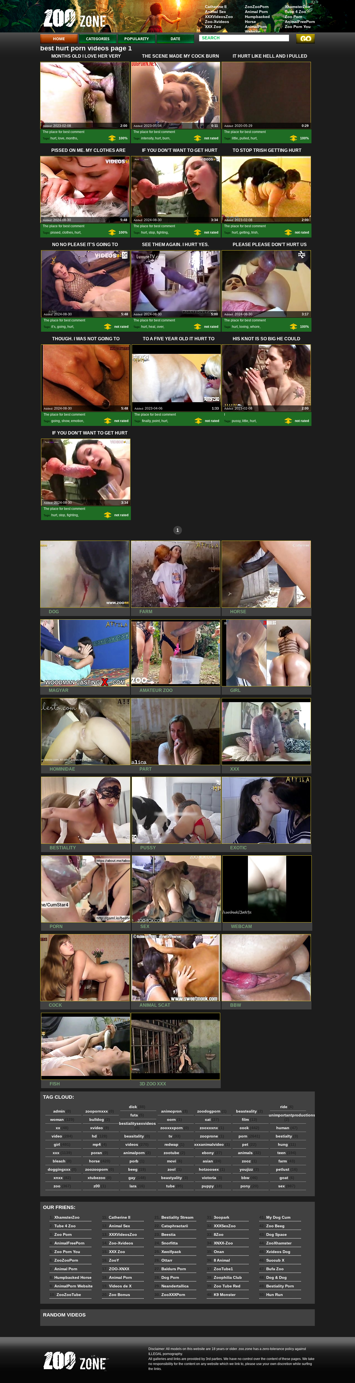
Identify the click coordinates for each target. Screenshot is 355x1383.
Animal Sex (215, 11)
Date (175, 38)
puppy (212, 1186)
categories (98, 38)
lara (137, 1186)
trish (254, 232)
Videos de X (116, 1286)
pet (249, 1144)
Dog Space (273, 1234)
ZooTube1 (220, 1269)
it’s (53, 327)
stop (152, 232)
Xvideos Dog (274, 1251)
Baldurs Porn (170, 1269)
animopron (174, 1111)
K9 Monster (221, 1294)
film (249, 1119)
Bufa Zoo (271, 1269)
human (287, 1128)
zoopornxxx (99, 1111)
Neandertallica (171, 1286)
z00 (99, 1186)
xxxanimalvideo (212, 1144)
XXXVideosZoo (219, 16)
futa (137, 1115)
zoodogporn (212, 1111)
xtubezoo (99, 1177)
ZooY (110, 1260)
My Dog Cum (274, 1217)
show (65, 421)
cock (249, 1128)
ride (286, 1107)
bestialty (287, 1136)
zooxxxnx (212, 1128)
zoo (62, 1186)
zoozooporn (99, 1169)
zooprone (212, 1136)
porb (137, 1161)
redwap (174, 1144)
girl (62, 1144)
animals (249, 1153)
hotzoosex (212, 1169)
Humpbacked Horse (257, 19)
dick (137, 1107)
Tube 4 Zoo (295, 11)
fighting (162, 232)
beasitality (137, 1136)
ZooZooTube (65, 1294)
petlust (287, 1169)
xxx (62, 1153)
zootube (174, 1153)
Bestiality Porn (276, 1286)
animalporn (137, 1153)
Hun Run (271, 1294)
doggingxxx (62, 1169)
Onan (215, 1251)
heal (152, 327)
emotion (77, 421)
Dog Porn (166, 1277)
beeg (137, 1169)
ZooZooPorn (257, 6)
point (156, 421)
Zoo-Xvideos (217, 21)
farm (286, 1161)
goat (287, 1177)
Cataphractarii (171, 1226)
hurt (53, 138)
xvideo (99, 1128)
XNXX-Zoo (220, 1243)
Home (59, 38)
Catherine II (216, 6)
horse (99, 1161)
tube (174, 1186)
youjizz (249, 1169)
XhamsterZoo (297, 6)
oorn (174, 1119)
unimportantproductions (288, 1117)
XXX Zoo (213, 26)
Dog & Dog (273, 1277)
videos (137, 1144)
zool (175, 1169)
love (61, 138)
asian (212, 1161)
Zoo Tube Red (223, 1286)
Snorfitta (166, 1243)
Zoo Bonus (116, 1294)
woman (62, 1119)
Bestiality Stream (173, 1217)
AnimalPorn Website (256, 29)
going (61, 327)
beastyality (174, 1177)
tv (175, 1136)
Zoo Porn (293, 16)
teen (286, 1153)
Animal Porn (256, 11)
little (235, 138)
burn (166, 138)
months (71, 138)
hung (287, 1144)
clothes (67, 232)
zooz (249, 1161)
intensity (147, 138)
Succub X (271, 1260)
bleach (62, 1161)
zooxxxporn (174, 1128)
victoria (212, 1177)
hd (99, 1136)
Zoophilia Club (224, 1277)
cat (212, 1119)
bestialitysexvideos (137, 1125)
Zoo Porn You (298, 26)
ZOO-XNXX (115, 1269)
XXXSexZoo (221, 1226)
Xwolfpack (167, 1251)
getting (244, 232)
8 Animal (218, 1260)
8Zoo (215, 1234)
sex (286, 1186)
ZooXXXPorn (169, 1294)
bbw (249, 1177)
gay (137, 1177)
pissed (55, 232)
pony (249, 1186)
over (160, 327)
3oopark (218, 1217)
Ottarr (163, 1260)
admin (62, 1111)
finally (146, 421)
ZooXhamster (275, 1243)
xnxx (62, 1177)
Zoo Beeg (272, 1226)
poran (99, 1153)
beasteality (249, 1111)
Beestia (165, 1234)
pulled (244, 138)
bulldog (99, 1119)
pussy (236, 421)
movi (174, 1161)
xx (62, 1128)
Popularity (136, 38)
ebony (212, 1153)
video (62, 1136)
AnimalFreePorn (300, 21)
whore (255, 327)
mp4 (100, 1144)
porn (249, 1136)
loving (243, 327)
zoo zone (75, 17)
